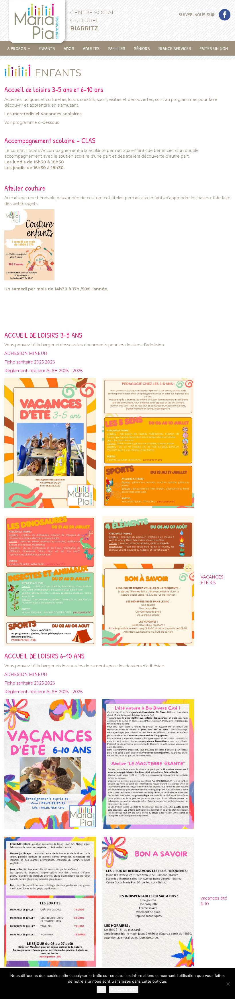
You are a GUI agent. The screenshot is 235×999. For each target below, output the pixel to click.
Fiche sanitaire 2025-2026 (29, 362)
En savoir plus (123, 989)
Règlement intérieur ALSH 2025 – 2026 (43, 370)
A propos (17, 48)
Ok (101, 989)
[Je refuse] (228, 984)
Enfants (47, 48)
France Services (174, 48)
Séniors (142, 48)
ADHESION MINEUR (25, 353)
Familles (116, 48)
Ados (69, 48)
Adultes (91, 48)
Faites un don (214, 48)
